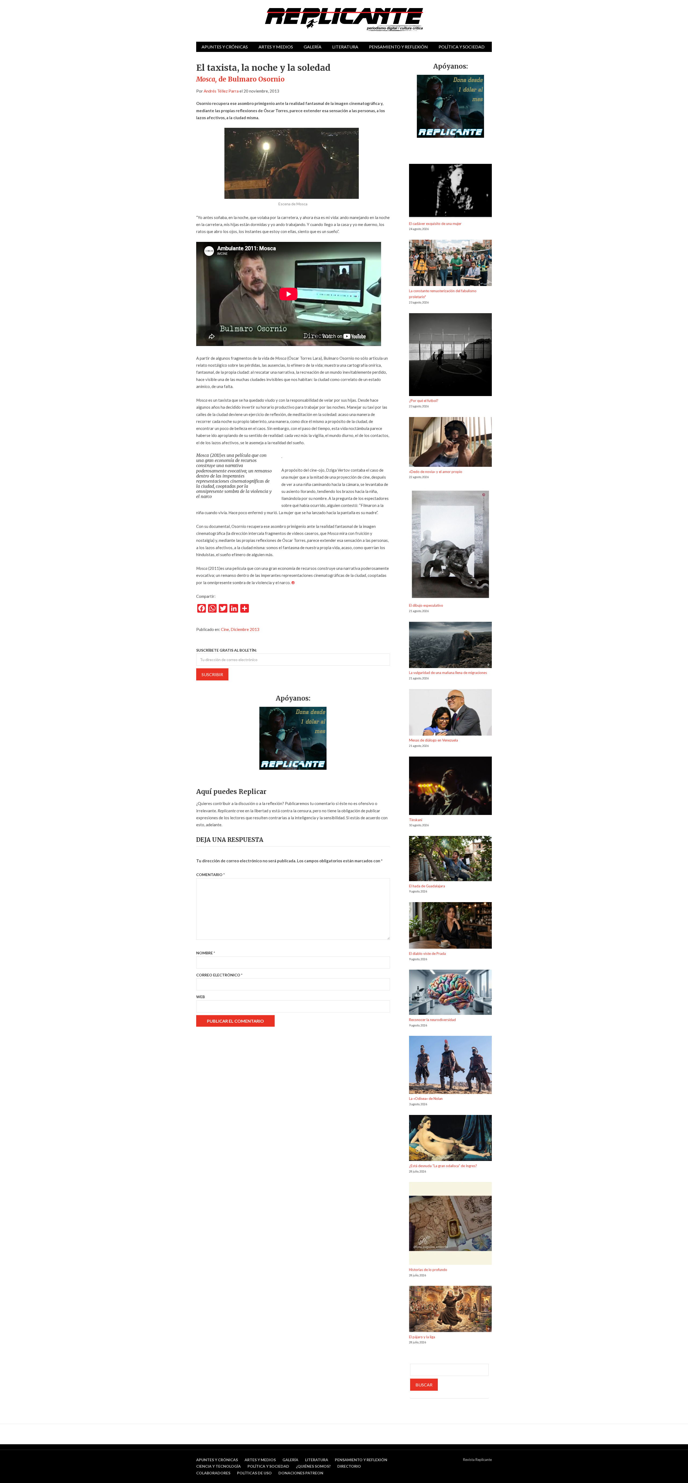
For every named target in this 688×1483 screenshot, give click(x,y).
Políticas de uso (254, 1473)
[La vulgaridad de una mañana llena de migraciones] (450, 646)
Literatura (345, 46)
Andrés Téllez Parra (221, 91)
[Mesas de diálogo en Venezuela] (450, 713)
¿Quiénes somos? (313, 1466)
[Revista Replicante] (344, 19)
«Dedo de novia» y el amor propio (435, 471)
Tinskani (415, 820)
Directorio (349, 1466)
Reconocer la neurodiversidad (432, 1020)
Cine (225, 629)
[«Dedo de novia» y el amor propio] (450, 443)
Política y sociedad (462, 46)
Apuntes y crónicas (225, 46)
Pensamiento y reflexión (398, 46)
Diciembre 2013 (245, 629)
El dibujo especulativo (426, 605)
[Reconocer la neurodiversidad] (450, 993)
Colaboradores (213, 1473)
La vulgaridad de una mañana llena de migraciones (448, 672)
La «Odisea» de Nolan (426, 1098)
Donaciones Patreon (300, 1473)
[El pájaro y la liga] (450, 1310)
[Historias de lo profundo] (450, 1224)
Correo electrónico (219, 975)
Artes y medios (276, 46)
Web (200, 996)
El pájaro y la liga (422, 1337)
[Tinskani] (450, 787)
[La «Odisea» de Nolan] (450, 1066)
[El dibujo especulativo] (450, 545)
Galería (312, 46)
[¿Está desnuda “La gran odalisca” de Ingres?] (450, 1139)
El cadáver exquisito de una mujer (435, 223)
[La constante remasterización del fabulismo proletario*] (450, 264)
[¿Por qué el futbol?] (450, 355)
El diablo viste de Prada (427, 953)
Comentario (210, 874)
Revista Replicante (477, 1459)
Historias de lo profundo (428, 1269)
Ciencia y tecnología (218, 1466)
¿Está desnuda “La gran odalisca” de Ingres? (443, 1166)
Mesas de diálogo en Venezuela (433, 740)
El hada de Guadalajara (427, 886)
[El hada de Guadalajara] (450, 859)
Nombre (205, 953)
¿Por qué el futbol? (423, 400)
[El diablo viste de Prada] (450, 926)
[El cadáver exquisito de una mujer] (450, 192)
